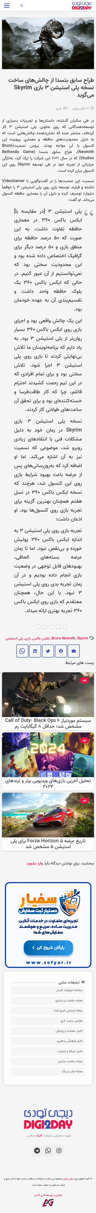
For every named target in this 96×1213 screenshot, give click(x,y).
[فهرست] (7, 5)
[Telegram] (37, 1150)
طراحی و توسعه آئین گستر (48, 1195)
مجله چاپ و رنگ (72, 1071)
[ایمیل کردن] (74, 651)
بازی (59, 108)
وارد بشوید (35, 863)
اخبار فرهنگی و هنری (69, 1041)
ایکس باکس (41, 638)
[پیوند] (81, 5)
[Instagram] (59, 1150)
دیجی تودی (68, 1179)
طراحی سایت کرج (71, 1021)
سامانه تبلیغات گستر (69, 990)
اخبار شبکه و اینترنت (69, 1051)
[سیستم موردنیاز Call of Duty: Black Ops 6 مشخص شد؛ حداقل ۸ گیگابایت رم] (48, 675)
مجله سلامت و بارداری (68, 1000)
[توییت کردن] (48, 651)
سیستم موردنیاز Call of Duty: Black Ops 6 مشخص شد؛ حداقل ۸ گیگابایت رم (48, 723)
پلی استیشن (14, 638)
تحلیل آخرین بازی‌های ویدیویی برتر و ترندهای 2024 (48, 784)
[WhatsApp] (48, 1150)
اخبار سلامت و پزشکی (69, 1031)
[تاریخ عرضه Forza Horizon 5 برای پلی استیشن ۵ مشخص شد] (48, 795)
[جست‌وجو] (21, 5)
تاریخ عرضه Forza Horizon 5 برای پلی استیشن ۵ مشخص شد (48, 844)
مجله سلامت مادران (70, 1061)
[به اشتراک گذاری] (61, 651)
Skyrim (82, 638)
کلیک (39, 1135)
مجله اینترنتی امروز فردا (68, 1010)
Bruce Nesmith (63, 638)
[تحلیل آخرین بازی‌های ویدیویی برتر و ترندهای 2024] (48, 735)
